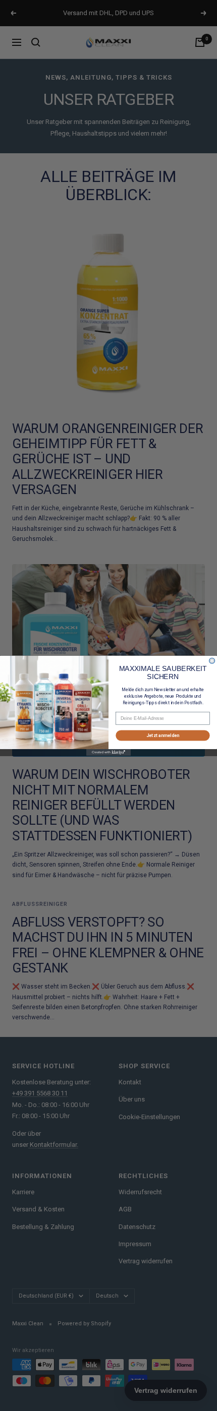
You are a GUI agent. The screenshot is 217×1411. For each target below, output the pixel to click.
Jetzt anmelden (162, 735)
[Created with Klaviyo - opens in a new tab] (108, 752)
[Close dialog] (212, 660)
